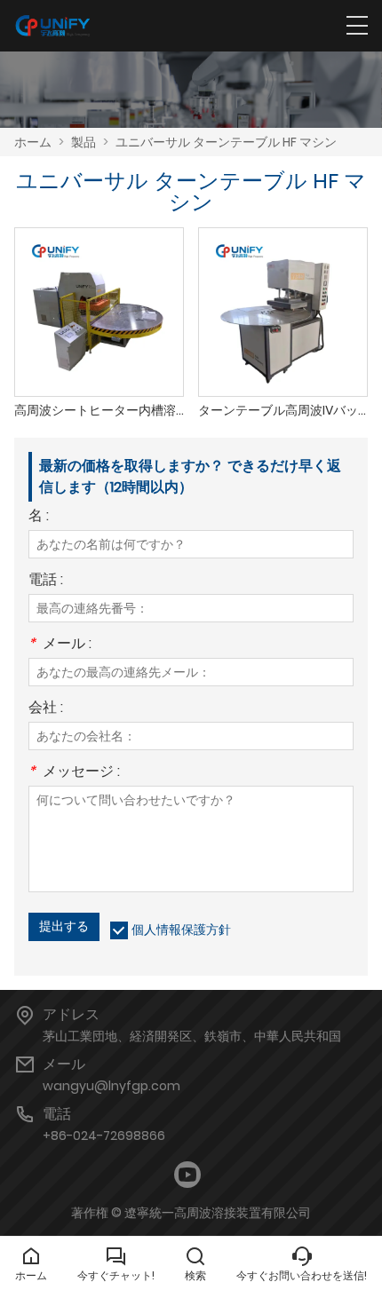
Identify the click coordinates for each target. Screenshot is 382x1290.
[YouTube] (187, 1175)
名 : (38, 517)
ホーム (33, 142)
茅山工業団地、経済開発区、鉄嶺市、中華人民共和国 (192, 1036)
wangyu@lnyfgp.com (111, 1086)
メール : (60, 645)
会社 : (45, 708)
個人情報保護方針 (181, 929)
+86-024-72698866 (104, 1135)
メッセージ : (74, 772)
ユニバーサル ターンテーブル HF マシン (226, 142)
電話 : (45, 581)
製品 (83, 142)
